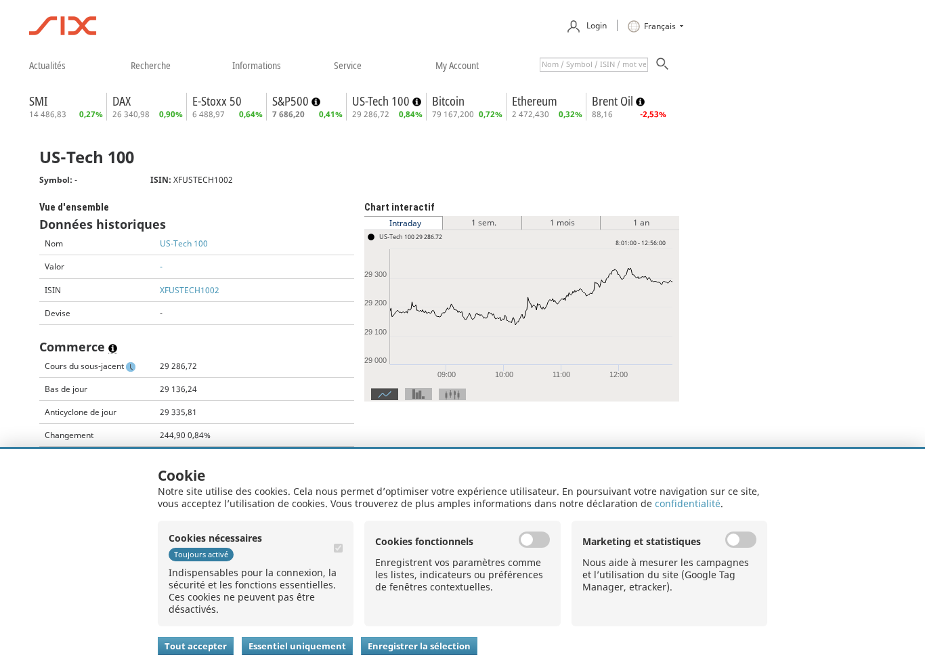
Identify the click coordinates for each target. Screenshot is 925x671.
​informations (256, 65)
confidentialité (687, 503)
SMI (38, 101)
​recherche (151, 65)
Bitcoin (448, 101)
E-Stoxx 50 (217, 101)
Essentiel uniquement (297, 646)
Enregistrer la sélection (419, 646)
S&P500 (291, 101)
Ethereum (534, 101)
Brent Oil (614, 101)
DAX (121, 101)
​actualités (47, 65)
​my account (457, 65)
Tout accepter (196, 646)
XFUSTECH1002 (189, 290)
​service (348, 65)
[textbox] (594, 65)
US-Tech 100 (382, 101)
